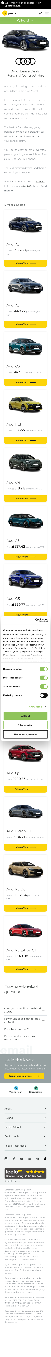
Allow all (25, 716)
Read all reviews (12, 1181)
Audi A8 (26, 186)
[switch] (44, 678)
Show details (35, 707)
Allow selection (25, 725)
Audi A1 (40, 181)
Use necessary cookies (25, 734)
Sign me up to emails (20, 1076)
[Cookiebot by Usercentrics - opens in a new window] (36, 620)
